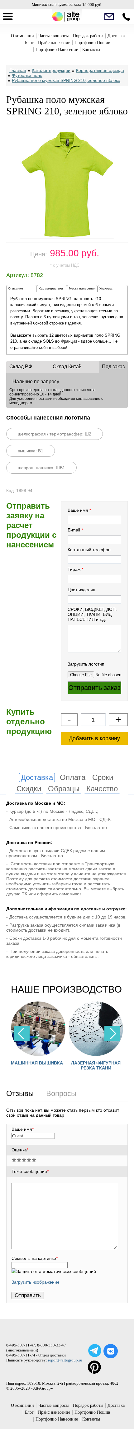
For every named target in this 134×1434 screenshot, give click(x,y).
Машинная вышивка (37, 1062)
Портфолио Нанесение (57, 49)
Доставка (116, 35)
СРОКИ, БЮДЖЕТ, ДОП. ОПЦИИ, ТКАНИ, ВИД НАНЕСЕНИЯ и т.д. (92, 614)
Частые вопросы (53, 35)
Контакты (91, 49)
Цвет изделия (81, 589)
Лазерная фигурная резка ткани (96, 1065)
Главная (17, 70)
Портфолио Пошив (92, 42)
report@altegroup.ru (65, 1360)
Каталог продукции (51, 70)
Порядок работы (88, 35)
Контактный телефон (89, 549)
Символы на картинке (35, 1258)
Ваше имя (78, 510)
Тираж (74, 569)
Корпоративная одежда (100, 70)
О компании (22, 35)
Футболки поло (27, 75)
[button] (112, 1033)
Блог (29, 42)
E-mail (74, 529)
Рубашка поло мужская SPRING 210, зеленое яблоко (66, 80)
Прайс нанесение (54, 42)
